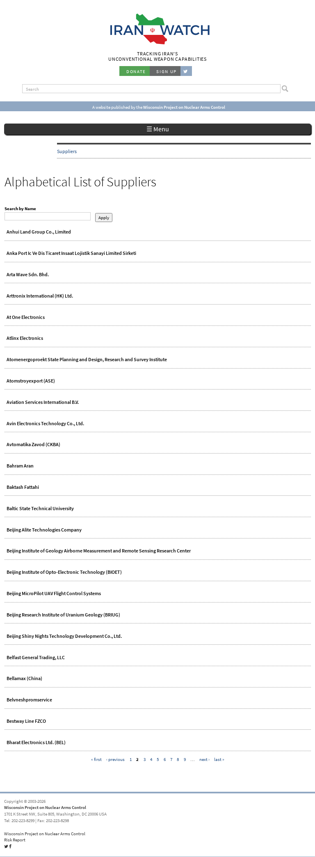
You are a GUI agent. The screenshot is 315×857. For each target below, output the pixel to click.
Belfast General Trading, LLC (36, 657)
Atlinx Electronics (25, 338)
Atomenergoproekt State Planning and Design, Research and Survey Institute (87, 359)
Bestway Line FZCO (26, 721)
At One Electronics (26, 317)
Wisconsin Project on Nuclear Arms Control (45, 807)
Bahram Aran (20, 466)
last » (219, 759)
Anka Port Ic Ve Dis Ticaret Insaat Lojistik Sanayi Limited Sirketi (71, 253)
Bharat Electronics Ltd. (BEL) (36, 742)
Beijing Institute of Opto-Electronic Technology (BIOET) (64, 572)
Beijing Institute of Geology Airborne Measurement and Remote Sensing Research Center (99, 551)
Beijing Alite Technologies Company (44, 530)
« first (96, 759)
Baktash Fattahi (23, 487)
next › (204, 759)
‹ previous (115, 759)
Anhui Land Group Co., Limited (39, 232)
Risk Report (14, 840)
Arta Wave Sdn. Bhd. (28, 274)
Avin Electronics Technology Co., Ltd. (45, 423)
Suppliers (67, 151)
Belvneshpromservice (29, 700)
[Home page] (157, 43)
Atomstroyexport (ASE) (31, 381)
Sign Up (166, 71)
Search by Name (20, 208)
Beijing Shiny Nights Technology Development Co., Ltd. (64, 636)
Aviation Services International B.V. (43, 402)
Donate (136, 71)
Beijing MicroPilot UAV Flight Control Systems (54, 593)
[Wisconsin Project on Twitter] (186, 71)
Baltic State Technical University (40, 508)
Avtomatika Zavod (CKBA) (33, 444)
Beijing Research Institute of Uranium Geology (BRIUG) (63, 615)
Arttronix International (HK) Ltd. (40, 296)
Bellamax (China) (24, 678)
